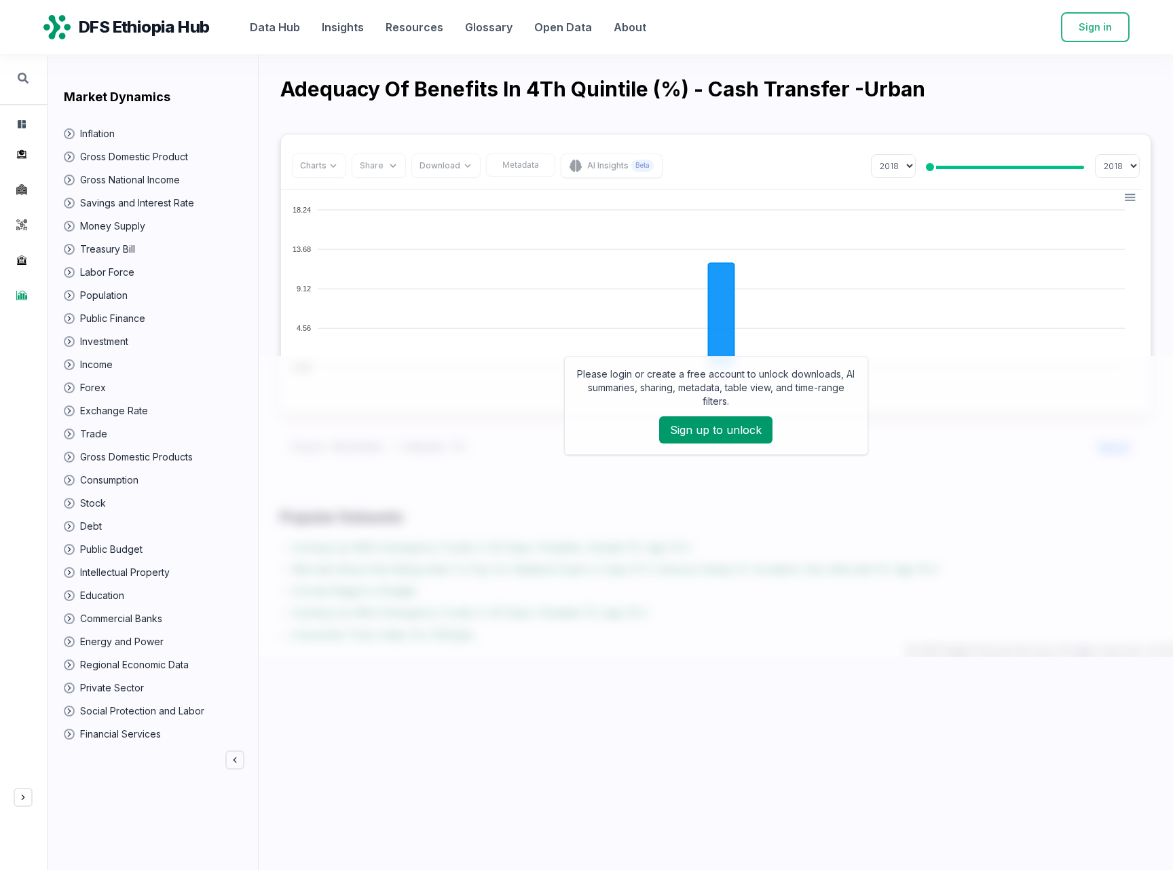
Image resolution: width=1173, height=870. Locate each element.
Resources (414, 27)
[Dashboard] (20, 124)
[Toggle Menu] (23, 797)
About (630, 27)
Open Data (563, 27)
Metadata (520, 164)
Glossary (489, 27)
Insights (343, 27)
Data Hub (275, 27)
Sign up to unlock (716, 430)
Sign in (1095, 27)
